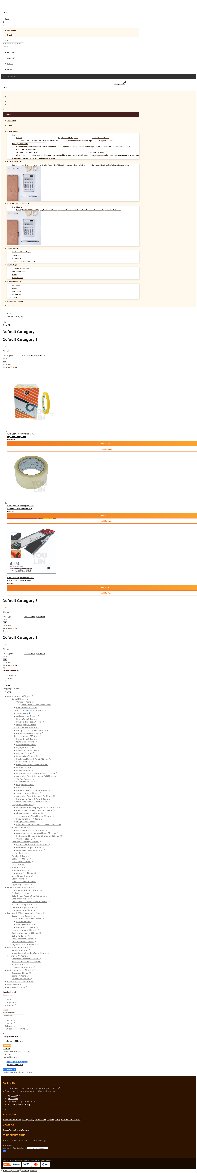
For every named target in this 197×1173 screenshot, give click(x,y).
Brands (10, 35)
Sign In (10, 64)
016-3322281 (13, 1098)
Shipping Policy (53, 1119)
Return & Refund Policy (71, 1119)
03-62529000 (14, 1096)
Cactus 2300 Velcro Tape (19, 580)
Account (11, 52)
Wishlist (12, 1130)
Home (9, 313)
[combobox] (13, 43)
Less (5, 1010)
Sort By (6, 355)
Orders (6, 1130)
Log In (19, 1130)
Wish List (11, 58)
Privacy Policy (28, 1119)
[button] (11, 434)
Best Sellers (11, 30)
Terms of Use (40, 1119)
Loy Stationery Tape (16, 436)
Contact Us (16, 1119)
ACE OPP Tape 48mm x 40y (19, 508)
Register (11, 69)
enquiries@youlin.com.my (19, 1104)
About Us (7, 1119)
